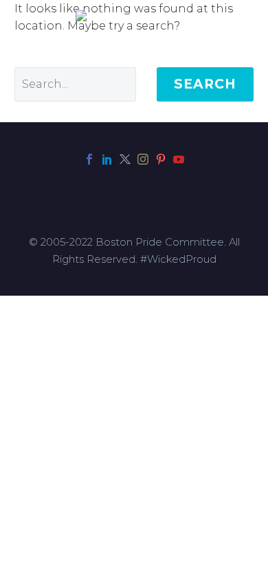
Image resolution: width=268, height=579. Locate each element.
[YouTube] (178, 159)
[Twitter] (125, 159)
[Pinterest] (160, 159)
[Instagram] (142, 159)
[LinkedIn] (107, 159)
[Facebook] (89, 159)
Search (205, 84)
